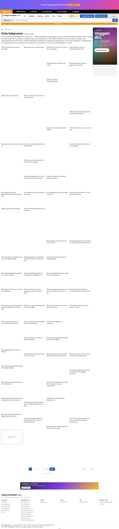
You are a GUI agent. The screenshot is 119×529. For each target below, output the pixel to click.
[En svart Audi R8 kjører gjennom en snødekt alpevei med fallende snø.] (35, 274)
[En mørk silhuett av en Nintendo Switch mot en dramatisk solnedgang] (12, 258)
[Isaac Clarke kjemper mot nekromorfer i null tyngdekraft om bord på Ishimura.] (12, 399)
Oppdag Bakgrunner (6, 504)
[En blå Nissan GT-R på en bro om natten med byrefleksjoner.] (12, 290)
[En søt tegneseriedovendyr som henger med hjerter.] (58, 193)
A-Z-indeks (3, 502)
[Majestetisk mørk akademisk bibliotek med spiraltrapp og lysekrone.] (80, 112)
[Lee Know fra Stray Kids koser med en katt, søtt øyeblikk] (80, 145)
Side (84, 469)
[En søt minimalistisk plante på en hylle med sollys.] (35, 209)
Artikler (3, 512)
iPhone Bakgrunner (25, 506)
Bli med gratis (102, 16)
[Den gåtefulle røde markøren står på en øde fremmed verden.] (12, 383)
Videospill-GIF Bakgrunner (27, 510)
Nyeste (47, 16)
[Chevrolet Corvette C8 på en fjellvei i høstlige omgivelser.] (58, 258)
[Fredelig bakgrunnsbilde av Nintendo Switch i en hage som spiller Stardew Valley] (35, 404)
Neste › (52, 469)
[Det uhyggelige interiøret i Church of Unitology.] (12, 350)
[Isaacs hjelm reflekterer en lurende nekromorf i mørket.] (80, 306)
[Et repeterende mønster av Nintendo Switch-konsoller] (58, 241)
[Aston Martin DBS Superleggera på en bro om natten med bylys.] (12, 274)
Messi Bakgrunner (25, 502)
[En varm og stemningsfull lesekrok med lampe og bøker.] (35, 145)
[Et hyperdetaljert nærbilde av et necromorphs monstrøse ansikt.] (12, 322)
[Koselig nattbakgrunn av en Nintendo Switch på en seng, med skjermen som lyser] (35, 258)
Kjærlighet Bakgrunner (26, 514)
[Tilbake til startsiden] (11, 16)
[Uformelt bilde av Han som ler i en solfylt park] (80, 128)
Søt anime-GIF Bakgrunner (27, 516)
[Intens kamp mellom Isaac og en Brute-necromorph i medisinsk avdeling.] (80, 354)
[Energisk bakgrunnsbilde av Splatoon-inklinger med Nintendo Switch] (12, 415)
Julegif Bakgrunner (25, 518)
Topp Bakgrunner (5, 508)
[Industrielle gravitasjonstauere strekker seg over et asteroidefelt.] (58, 338)
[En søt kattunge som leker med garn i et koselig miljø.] (35, 193)
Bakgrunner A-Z (64, 502)
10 (47, 469)
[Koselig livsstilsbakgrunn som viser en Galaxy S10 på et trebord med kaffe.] (35, 177)
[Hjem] (2, 29)
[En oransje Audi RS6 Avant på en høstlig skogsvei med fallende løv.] (58, 274)
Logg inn (114, 16)
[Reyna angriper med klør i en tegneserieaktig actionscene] (80, 48)
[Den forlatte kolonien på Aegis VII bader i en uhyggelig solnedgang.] (12, 366)
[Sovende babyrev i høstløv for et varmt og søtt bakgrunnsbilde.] (80, 193)
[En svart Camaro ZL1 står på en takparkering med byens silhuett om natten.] (35, 291)
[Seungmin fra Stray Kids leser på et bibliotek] (58, 128)
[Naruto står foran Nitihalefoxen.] (10, 95)
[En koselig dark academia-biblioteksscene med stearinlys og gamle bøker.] (12, 194)
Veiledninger (47, 11)
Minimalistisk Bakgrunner (27, 512)
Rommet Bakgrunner (26, 508)
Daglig (60, 16)
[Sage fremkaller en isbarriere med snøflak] (58, 64)
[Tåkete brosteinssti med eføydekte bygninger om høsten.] (58, 177)
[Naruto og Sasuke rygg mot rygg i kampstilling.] (12, 48)
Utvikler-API (102, 504)
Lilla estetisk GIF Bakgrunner (27, 520)
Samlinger (31, 16)
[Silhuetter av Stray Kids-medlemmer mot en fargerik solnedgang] (35, 161)
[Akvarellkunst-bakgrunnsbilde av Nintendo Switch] (58, 399)
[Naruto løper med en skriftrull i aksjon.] (34, 47)
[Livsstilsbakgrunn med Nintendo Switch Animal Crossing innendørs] (58, 427)
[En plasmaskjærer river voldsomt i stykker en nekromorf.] (35, 338)
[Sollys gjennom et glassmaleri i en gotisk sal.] (12, 145)
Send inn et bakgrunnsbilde (105, 502)
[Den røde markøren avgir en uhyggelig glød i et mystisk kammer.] (35, 322)
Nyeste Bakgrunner (5, 506)
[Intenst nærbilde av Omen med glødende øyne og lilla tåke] (80, 64)
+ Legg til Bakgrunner (87, 16)
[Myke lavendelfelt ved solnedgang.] (10, 208)
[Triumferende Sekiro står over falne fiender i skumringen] (58, 306)
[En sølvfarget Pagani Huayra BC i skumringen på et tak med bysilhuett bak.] (80, 290)
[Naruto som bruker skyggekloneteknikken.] (58, 80)
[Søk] (115, 20)
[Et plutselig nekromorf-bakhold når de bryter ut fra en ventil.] (35, 354)
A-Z (25, 16)
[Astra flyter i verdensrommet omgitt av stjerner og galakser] (58, 48)
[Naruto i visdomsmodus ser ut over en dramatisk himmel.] (35, 96)
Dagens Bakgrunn (5, 510)
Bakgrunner (6, 11)
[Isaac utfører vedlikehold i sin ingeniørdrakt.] (58, 322)
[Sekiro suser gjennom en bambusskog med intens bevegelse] (35, 306)
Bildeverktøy (21, 11)
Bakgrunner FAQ (83, 502)
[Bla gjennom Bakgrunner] (116, 24)
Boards (34, 11)
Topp (53, 16)
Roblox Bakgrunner (25, 504)
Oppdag (76, 11)
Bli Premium (74, 16)
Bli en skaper (63, 11)
